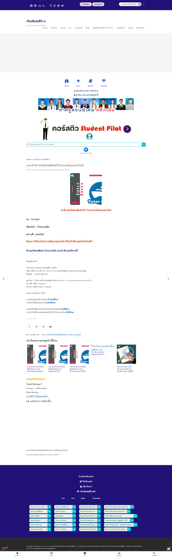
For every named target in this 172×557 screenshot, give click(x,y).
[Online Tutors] (104, 81)
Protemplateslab (92, 546)
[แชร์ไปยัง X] (36, 327)
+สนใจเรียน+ (86, 4)
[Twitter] (62, 5)
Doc (63, 498)
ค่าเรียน (130, 28)
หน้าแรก (45, 28)
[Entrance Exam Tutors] (90, 81)
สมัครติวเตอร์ (98, 4)
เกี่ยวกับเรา (54, 28)
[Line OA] (39, 5)
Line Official (127, 546)
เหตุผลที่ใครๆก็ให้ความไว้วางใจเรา (103, 28)
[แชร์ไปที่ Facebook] (29, 327)
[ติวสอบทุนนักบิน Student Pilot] (86, 140)
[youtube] (35, 5)
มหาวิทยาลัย (79, 28)
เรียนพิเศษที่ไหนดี (87, 491)
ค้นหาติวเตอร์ (140, 28)
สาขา (70, 28)
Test (72, 498)
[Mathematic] (78, 81)
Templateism (82, 546)
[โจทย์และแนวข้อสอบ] (169, 549)
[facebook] (50, 5)
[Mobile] (44, 5)
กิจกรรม (63, 28)
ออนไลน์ (36, 159)
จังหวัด (88, 28)
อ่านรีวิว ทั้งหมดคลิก (37, 396)
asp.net (74, 280)
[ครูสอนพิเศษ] (86, 114)
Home (28, 159)
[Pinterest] (58, 5)
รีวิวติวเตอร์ (87, 481)
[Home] (31, 5)
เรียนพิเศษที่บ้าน (36, 21)
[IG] (54, 5)
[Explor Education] (67, 81)
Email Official (116, 546)
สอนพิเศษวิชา (121, 28)
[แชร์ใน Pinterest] (43, 327)
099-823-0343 (104, 546)
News (83, 498)
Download (96, 498)
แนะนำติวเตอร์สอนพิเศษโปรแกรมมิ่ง (58, 335)
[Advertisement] (86, 53)
